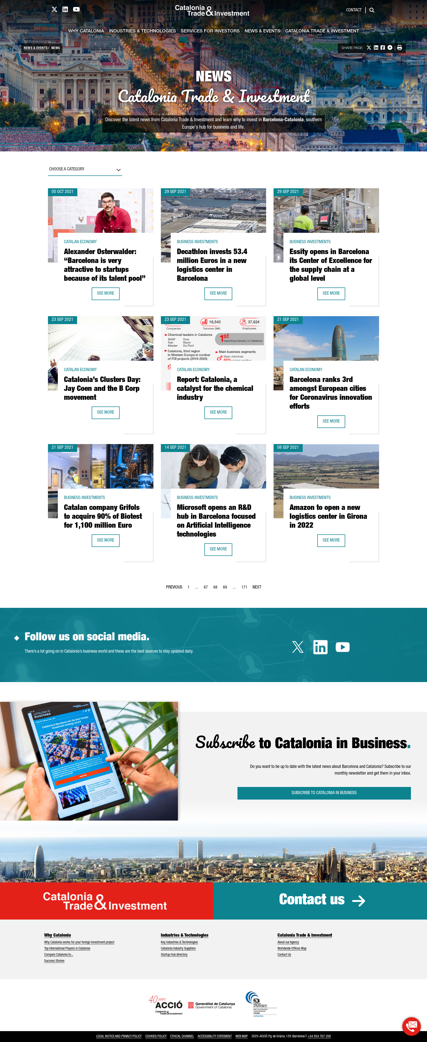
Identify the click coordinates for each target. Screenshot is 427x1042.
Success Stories (54, 961)
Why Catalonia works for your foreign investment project (79, 942)
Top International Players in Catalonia (67, 948)
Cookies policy (156, 1036)
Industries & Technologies (142, 31)
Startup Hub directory (174, 955)
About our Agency (288, 942)
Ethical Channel (182, 1036)
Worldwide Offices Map (292, 948)
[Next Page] (257, 586)
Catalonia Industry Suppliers (178, 948)
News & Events (262, 31)
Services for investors (210, 31)
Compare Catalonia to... (58, 955)
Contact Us (284, 955)
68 (217, 589)
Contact (354, 10)
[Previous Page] (174, 586)
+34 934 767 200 (319, 1036)
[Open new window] (411, 1026)
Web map (241, 1036)
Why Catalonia (86, 31)
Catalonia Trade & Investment (322, 31)
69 (226, 589)
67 (207, 589)
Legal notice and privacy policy (119, 1036)
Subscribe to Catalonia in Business (324, 793)
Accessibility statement (215, 1036)
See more (108, 295)
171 (245, 589)
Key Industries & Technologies (179, 942)
